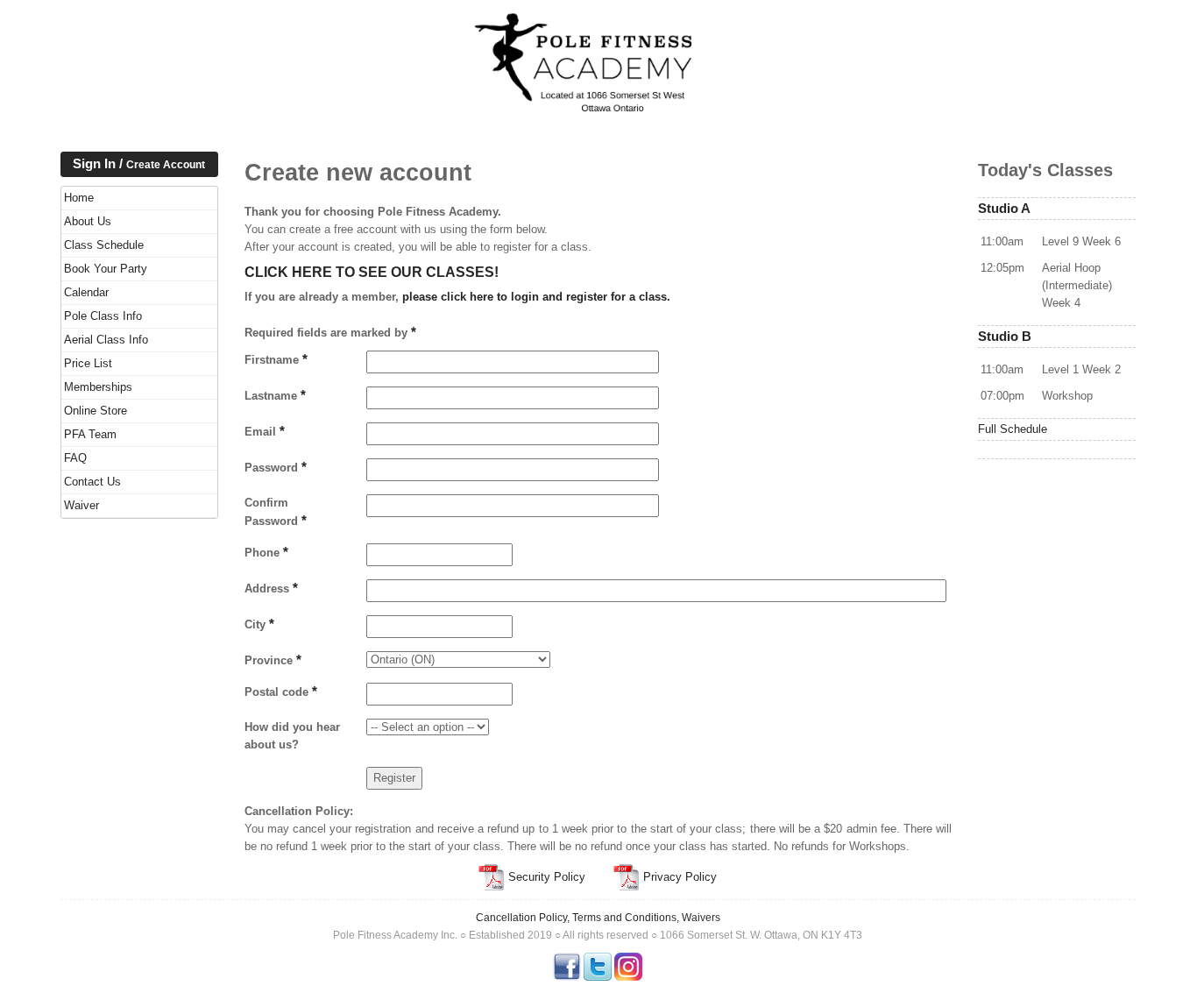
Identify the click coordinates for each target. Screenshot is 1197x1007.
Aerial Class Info (106, 339)
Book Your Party (105, 268)
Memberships (98, 387)
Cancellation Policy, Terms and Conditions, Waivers (598, 917)
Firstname (276, 359)
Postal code (280, 691)
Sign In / (139, 164)
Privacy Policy (678, 876)
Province (272, 660)
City (259, 624)
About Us (87, 221)
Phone (266, 552)
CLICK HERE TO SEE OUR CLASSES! (371, 272)
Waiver (81, 505)
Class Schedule (104, 245)
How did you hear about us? (292, 735)
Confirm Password (275, 512)
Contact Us (92, 481)
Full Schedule (1012, 429)
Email (264, 431)
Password (275, 467)
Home (79, 197)
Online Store (95, 410)
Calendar (86, 292)
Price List (88, 363)
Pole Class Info (103, 316)
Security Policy (545, 876)
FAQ (75, 457)
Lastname (275, 395)
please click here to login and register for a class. (536, 296)
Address (271, 588)
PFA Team (90, 434)
